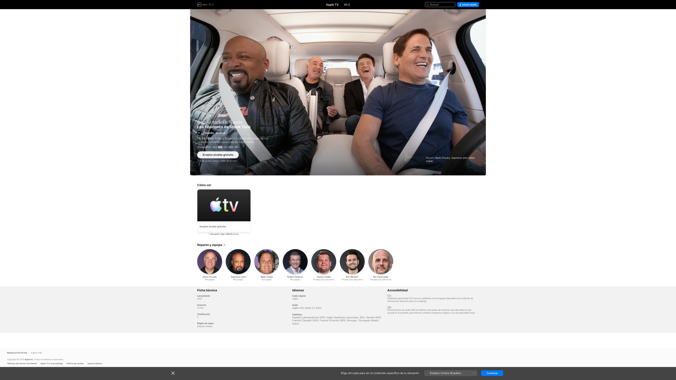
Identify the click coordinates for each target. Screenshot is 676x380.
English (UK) (36, 353)
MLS (347, 4)
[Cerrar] (173, 373)
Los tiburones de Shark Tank (338, 92)
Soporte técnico (94, 364)
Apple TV (332, 4)
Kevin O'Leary (442, 157)
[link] (211, 245)
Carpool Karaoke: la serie (219, 122)
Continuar (492, 373)
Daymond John (460, 157)
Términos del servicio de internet (22, 364)
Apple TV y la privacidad (51, 364)
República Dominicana (17, 353)
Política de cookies (75, 364)
